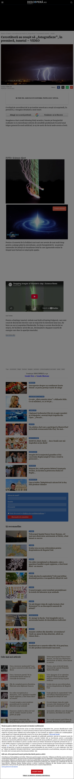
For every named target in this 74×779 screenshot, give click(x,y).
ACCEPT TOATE (37, 771)
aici (8, 745)
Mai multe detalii (54, 734)
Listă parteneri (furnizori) (10, 767)
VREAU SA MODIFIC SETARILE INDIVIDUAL (36, 775)
